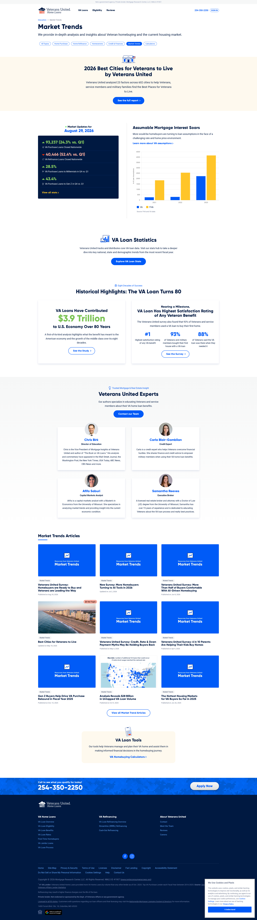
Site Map (52, 868)
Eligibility (97, 10)
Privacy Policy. (228, 904)
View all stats (49, 192)
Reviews (111, 10)
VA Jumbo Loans (45, 843)
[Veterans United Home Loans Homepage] (54, 10)
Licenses (103, 868)
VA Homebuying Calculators (127, 757)
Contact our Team (128, 414)
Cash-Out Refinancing (108, 830)
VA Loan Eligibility (46, 826)
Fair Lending (131, 868)
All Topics (45, 44)
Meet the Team (166, 826)
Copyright (146, 868)
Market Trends (134, 44)
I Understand (229, 909)
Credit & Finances (115, 44)
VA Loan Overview (46, 822)
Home (41, 868)
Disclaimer (116, 868)
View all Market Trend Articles (128, 713)
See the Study (81, 351)
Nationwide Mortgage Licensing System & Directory (150, 901)
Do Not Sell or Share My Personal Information (59, 872)
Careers (163, 834)
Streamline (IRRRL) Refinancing (113, 826)
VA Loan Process (45, 847)
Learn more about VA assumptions (152, 143)
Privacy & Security (69, 868)
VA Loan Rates (44, 834)
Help (107, 872)
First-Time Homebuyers (48, 839)
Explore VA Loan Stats (128, 261)
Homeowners (97, 44)
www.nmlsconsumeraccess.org (136, 879)
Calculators (150, 44)
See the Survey (174, 354)
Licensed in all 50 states (48, 901)
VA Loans (83, 10)
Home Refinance (80, 44)
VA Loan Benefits (45, 830)
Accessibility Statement (166, 868)
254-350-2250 (201, 10)
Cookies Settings (93, 872)
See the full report (128, 100)
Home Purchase (61, 44)
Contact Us (119, 872)
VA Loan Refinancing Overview (112, 822)
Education (42, 20)
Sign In (214, 10)
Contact (163, 822)
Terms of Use (88, 868)
